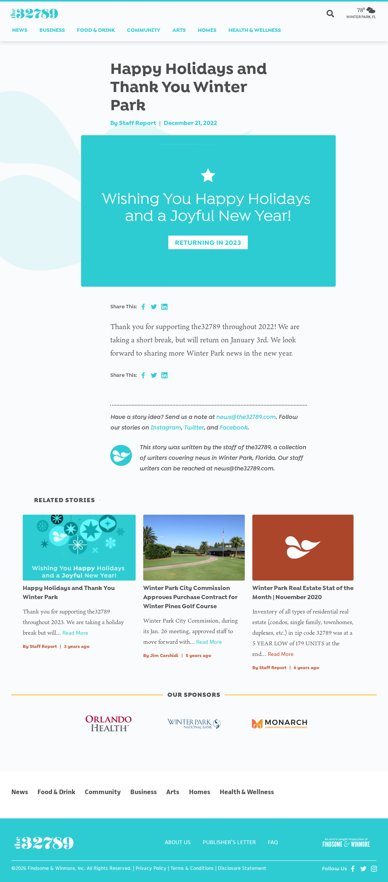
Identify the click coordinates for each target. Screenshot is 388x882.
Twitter (193, 427)
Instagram (165, 427)
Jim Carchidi (164, 655)
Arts (179, 30)
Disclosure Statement (242, 868)
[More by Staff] (121, 455)
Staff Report (137, 122)
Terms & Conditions (192, 868)
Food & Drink (96, 30)
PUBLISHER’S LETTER (229, 842)
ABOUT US (178, 842)
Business (52, 30)
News (19, 30)
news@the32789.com (245, 416)
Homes (207, 30)
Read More (75, 632)
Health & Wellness (254, 30)
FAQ (273, 842)
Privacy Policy (151, 868)
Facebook (233, 427)
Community (143, 30)
